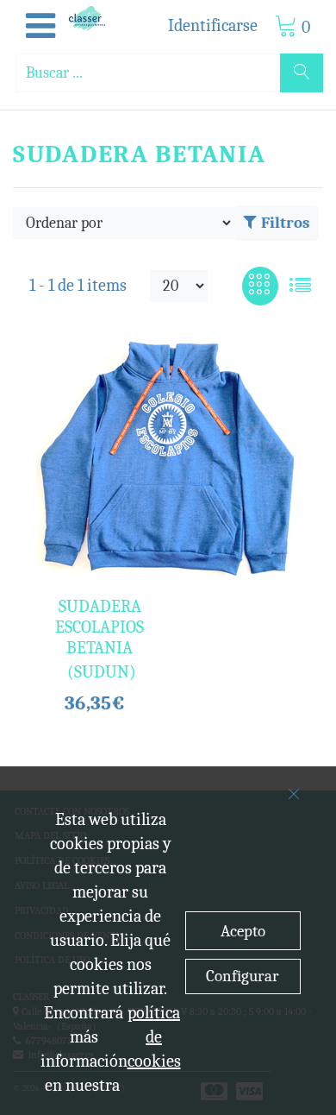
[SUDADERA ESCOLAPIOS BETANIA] (168, 457)
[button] (40, 27)
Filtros (285, 222)
